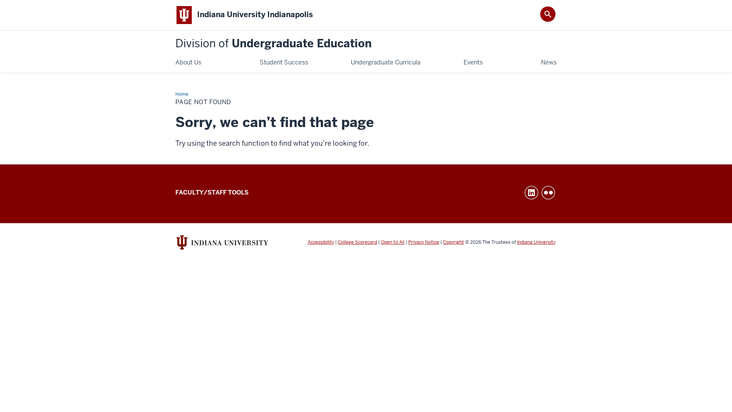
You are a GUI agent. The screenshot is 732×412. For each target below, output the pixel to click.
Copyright (453, 242)
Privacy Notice (423, 242)
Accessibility (321, 242)
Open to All (393, 242)
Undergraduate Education (273, 43)
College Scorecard (357, 242)
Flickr (548, 193)
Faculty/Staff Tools (212, 192)
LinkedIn (531, 193)
